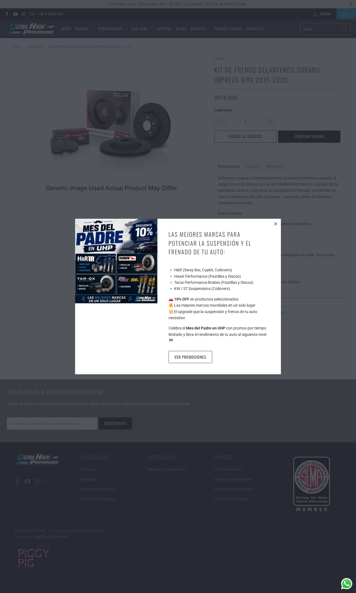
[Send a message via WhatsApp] (346, 583)
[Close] (276, 224)
